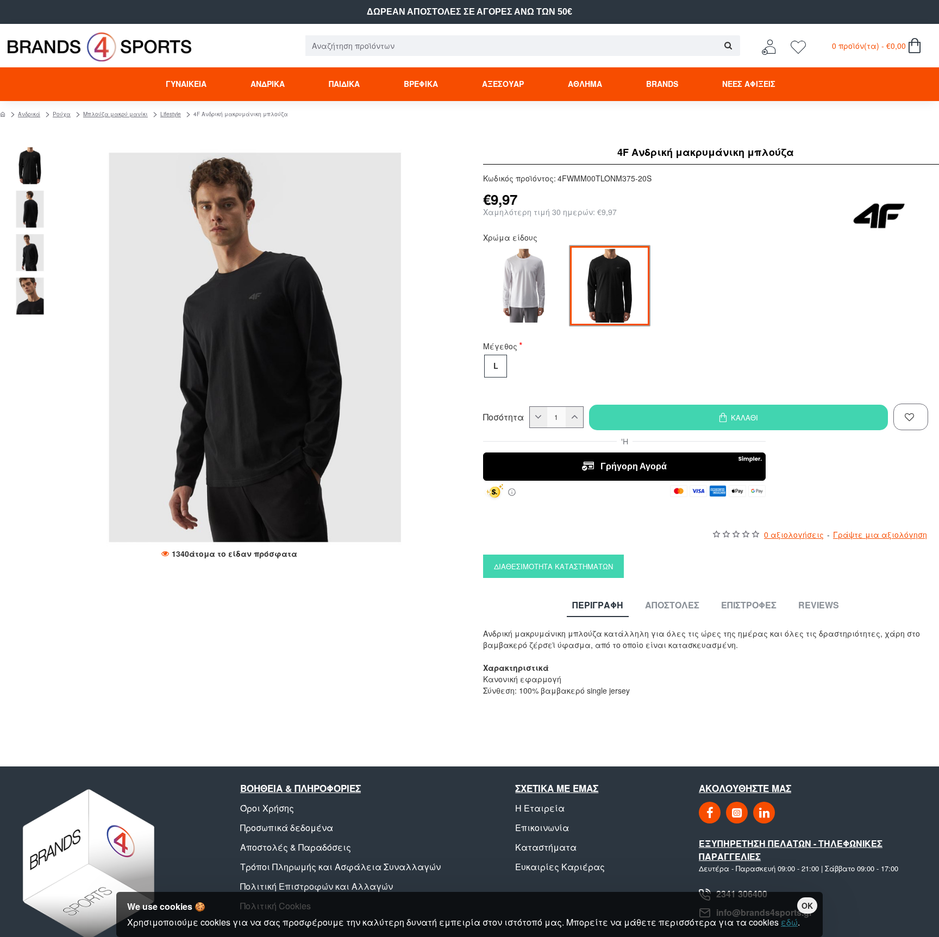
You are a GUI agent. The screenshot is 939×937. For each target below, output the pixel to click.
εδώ (789, 922)
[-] (538, 417)
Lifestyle (170, 114)
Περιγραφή (597, 605)
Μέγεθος (500, 347)
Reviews (818, 605)
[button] (33, 152)
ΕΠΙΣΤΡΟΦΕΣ (749, 605)
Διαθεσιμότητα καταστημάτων (553, 566)
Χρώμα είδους (510, 238)
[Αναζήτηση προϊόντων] (728, 45)
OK (807, 905)
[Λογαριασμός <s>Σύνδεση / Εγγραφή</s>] (772, 46)
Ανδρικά (29, 114)
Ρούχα (62, 114)
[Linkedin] (764, 812)
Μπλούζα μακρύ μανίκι (115, 114)
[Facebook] (710, 812)
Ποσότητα (503, 417)
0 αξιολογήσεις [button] (794, 534)
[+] (574, 417)
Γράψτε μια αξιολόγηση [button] (880, 534)
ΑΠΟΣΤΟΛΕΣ (672, 605)
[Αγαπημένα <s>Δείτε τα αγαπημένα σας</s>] (800, 46)
